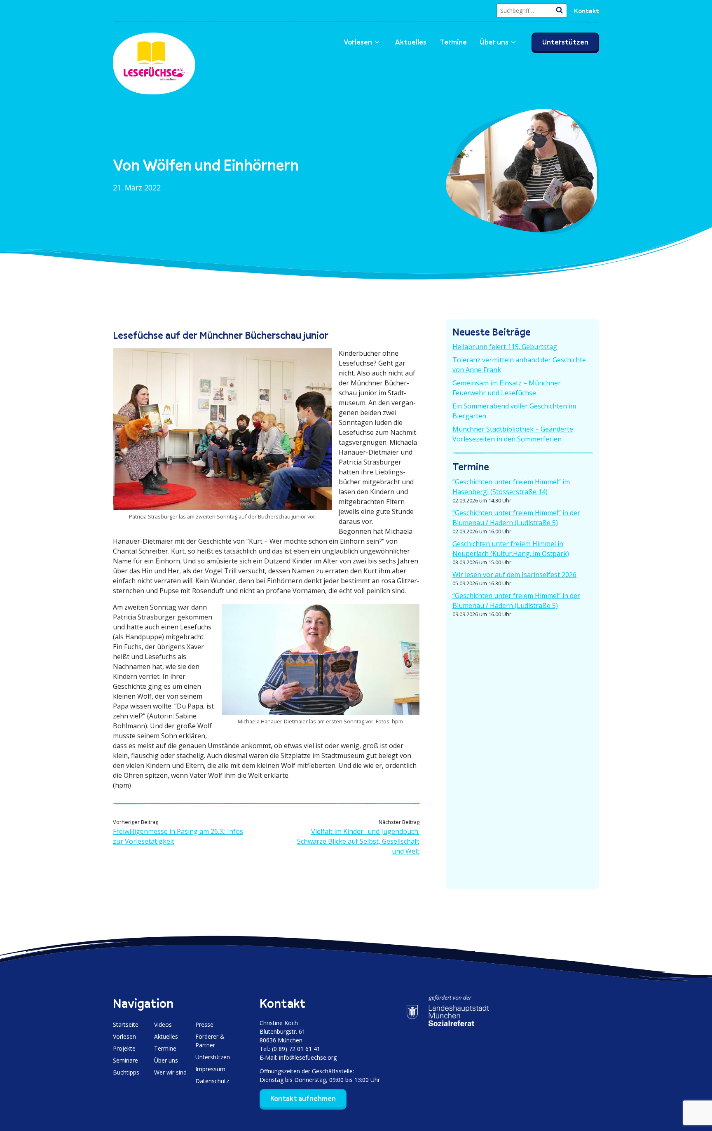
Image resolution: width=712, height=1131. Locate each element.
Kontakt (586, 11)
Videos (163, 1024)
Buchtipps (126, 1072)
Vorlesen (358, 42)
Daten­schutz (212, 1081)
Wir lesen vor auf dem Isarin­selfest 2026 (514, 574)
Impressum (210, 1069)
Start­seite (125, 1024)
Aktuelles (410, 42)
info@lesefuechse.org (308, 1057)
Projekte (124, 1048)
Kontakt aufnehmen (303, 1098)
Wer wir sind (170, 1072)
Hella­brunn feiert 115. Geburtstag (504, 346)
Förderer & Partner (210, 1040)
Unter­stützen (565, 42)
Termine (453, 42)
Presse (204, 1024)
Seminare (125, 1060)
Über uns (494, 42)
